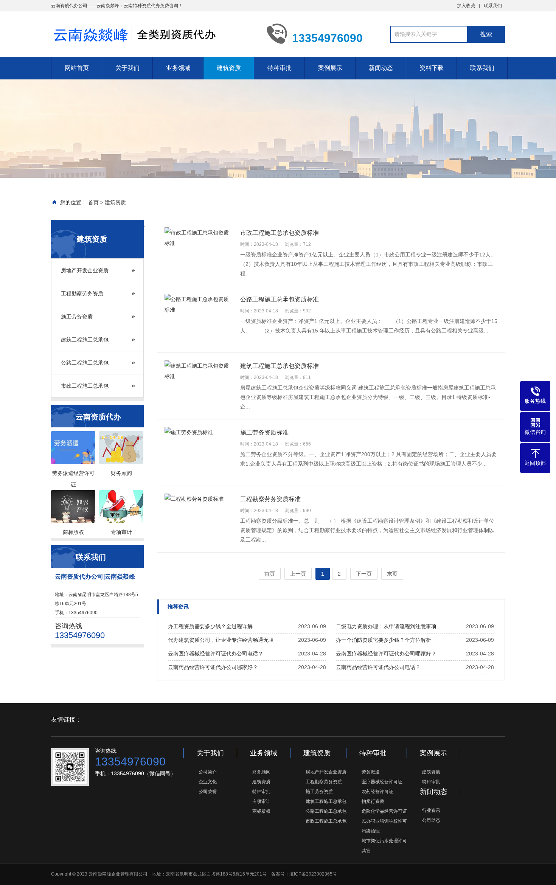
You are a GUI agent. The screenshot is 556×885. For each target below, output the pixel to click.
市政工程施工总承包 (85, 386)
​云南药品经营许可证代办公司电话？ (378, 667)
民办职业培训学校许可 (384, 821)
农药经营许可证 (377, 791)
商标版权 (261, 811)
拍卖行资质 (373, 801)
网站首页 (77, 68)
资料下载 (431, 68)
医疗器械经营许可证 (382, 781)
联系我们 (493, 5)
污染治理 (371, 831)
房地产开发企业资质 (85, 270)
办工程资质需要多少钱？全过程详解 (210, 626)
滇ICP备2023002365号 (313, 874)
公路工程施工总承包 (85, 363)
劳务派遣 (371, 772)
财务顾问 (261, 772)
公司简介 (208, 772)
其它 (366, 850)
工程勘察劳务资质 (82, 293)
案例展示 (330, 68)
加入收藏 (466, 5)
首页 (93, 202)
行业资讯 (431, 810)
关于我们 (127, 68)
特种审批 (279, 68)
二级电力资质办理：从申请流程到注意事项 (386, 626)
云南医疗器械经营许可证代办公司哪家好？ (386, 654)
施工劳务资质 (77, 317)
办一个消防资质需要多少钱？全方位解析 (383, 640)
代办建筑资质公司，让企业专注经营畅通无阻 (221, 640)
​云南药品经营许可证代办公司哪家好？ (213, 667)
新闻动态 (381, 68)
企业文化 (208, 781)
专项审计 (261, 801)
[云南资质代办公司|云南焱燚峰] (153, 33)
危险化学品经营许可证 (384, 811)
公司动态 (431, 820)
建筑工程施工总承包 (85, 340)
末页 (392, 574)
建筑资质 (229, 68)
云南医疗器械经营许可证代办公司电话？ (215, 654)
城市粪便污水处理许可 (384, 840)
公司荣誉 (208, 791)
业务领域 (178, 68)
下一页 (364, 574)
